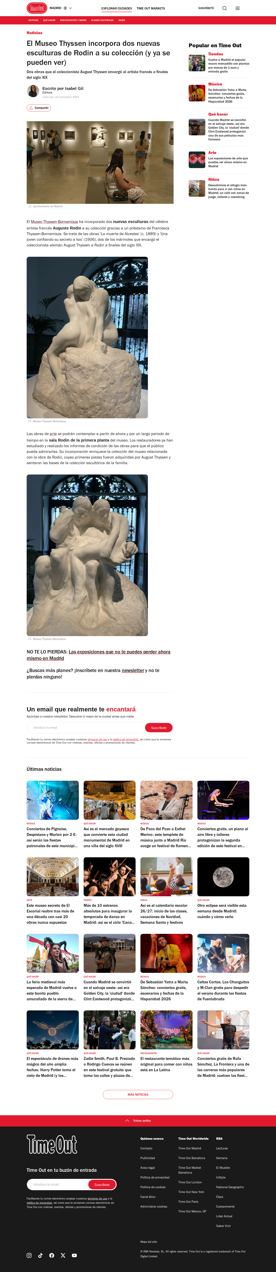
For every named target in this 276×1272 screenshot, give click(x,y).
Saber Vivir (223, 1226)
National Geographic (230, 1187)
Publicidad (147, 1158)
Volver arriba (142, 1121)
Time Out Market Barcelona (189, 1171)
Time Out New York (191, 1192)
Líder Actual (224, 1216)
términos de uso (97, 740)
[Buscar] (224, 8)
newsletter (133, 671)
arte (53, 434)
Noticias (33, 20)
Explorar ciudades (116, 9)
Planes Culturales (102, 20)
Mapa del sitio (148, 1242)
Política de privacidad (155, 1177)
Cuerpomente (225, 1207)
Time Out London (190, 1182)
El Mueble (223, 1168)
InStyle (220, 1177)
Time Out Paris (188, 1202)
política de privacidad (125, 740)
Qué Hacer (49, 20)
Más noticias (138, 1095)
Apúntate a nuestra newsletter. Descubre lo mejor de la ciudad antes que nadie (80, 717)
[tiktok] (40, 1255)
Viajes (121, 20)
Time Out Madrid (189, 1148)
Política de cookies (152, 1187)
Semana (221, 1158)
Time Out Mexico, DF (192, 1211)
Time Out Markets (151, 9)
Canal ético (147, 1197)
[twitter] (63, 1255)
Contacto (146, 1148)
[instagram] (29, 1255)
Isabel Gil (74, 88)
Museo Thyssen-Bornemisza (54, 222)
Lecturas (222, 1148)
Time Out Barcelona (191, 1158)
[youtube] (74, 1255)
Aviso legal (147, 1168)
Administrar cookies (153, 1207)
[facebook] (51, 1255)
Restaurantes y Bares (73, 20)
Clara (219, 1197)
